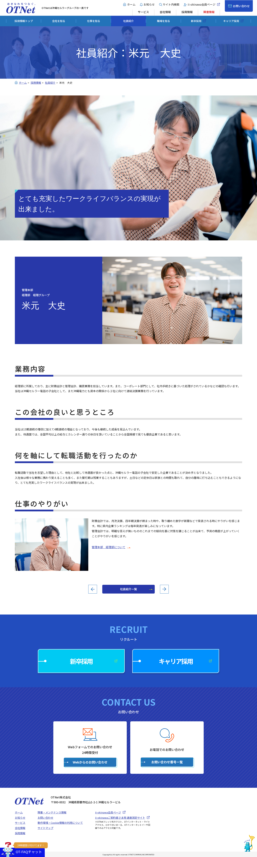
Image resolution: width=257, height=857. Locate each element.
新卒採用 (196, 21)
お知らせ (149, 4)
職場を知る (163, 21)
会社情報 (165, 12)
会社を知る (58, 21)
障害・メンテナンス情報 (52, 812)
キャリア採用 (231, 21)
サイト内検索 (171, 4)
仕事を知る (93, 21)
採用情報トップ (24, 21)
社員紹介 (128, 21)
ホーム (131, 4)
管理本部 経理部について (108, 547)
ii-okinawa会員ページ (201, 4)
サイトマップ (45, 828)
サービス (143, 12)
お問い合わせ (241, 6)
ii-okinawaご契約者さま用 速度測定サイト (120, 817)
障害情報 (209, 12)
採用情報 (187, 12)
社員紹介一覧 (128, 589)
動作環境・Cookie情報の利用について (60, 822)
